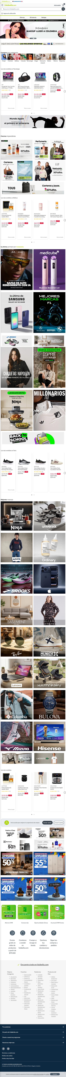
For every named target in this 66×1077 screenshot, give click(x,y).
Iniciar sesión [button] (47, 822)
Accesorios (14, 976)
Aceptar (55, 1074)
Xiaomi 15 (27, 978)
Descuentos (41, 1018)
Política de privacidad (8, 1058)
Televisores (14, 980)
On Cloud (53, 980)
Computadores (15, 985)
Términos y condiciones (8, 1053)
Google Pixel (54, 989)
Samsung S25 (27, 974)
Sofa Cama (27, 998)
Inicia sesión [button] (57, 5)
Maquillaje (40, 980)
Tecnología (13, 1000)
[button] (33, 9)
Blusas (26, 987)
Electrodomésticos (16, 987)
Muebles (13, 998)
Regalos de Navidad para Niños (41, 996)
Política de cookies (7, 1055)
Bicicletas (13, 978)
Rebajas (44, 17)
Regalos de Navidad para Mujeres (41, 1001)
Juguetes (13, 991)
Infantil (13, 989)
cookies (47, 1074)
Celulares (13, 982)
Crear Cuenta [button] (59, 822)
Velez (52, 998)
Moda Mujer (14, 996)
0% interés (33, 17)
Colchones (13, 984)
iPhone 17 (27, 976)
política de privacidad (38, 1074)
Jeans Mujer (41, 989)
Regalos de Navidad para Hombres (41, 1007)
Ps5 (25, 996)
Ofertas (22, 17)
